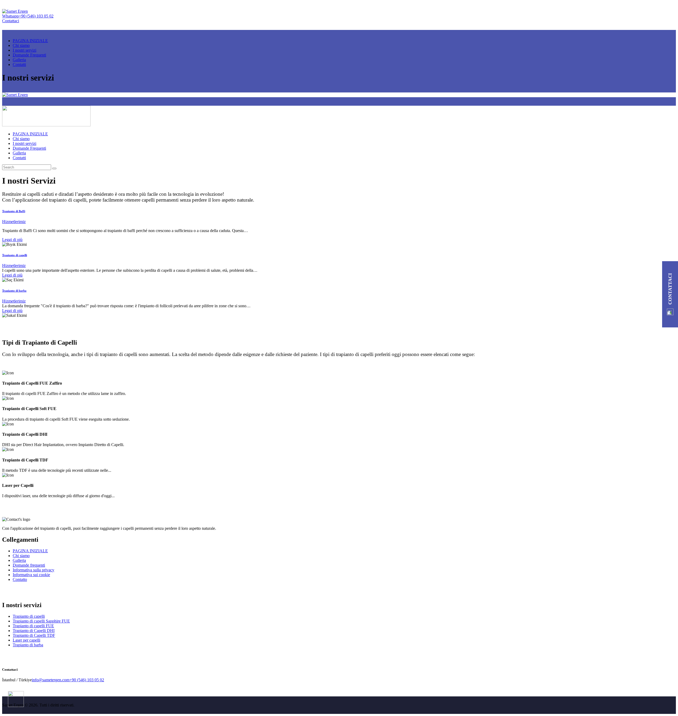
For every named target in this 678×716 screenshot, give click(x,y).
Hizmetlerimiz (14, 221)
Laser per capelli (26, 640)
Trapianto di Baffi (13, 211)
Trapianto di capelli (14, 255)
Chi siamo (21, 555)
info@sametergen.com (50, 680)
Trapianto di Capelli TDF (34, 635)
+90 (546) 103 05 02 (86, 680)
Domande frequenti (29, 565)
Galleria (19, 560)
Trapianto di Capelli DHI (34, 630)
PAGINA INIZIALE (30, 551)
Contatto (20, 579)
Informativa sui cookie (31, 574)
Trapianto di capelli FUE (33, 626)
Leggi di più (12, 239)
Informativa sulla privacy (33, 570)
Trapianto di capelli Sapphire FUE (41, 621)
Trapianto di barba (14, 290)
